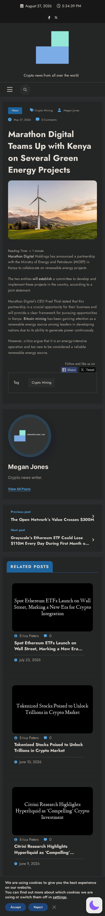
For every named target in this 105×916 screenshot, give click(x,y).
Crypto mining (44, 110)
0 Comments (49, 120)
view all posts (19, 489)
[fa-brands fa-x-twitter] (56, 17)
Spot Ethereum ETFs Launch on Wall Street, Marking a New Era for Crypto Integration (46, 646)
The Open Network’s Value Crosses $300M (52, 520)
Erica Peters (29, 635)
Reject (38, 907)
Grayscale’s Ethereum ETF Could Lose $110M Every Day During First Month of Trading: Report (49, 541)
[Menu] (10, 89)
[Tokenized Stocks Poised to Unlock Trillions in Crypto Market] (52, 709)
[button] (94, 905)
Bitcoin (29, 318)
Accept (15, 907)
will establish (42, 278)
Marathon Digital (21, 256)
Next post (18, 530)
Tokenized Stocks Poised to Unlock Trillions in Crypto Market (48, 748)
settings (59, 897)
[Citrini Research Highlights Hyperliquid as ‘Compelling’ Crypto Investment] (52, 810)
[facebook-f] (49, 17)
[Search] (25, 90)
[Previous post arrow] (93, 516)
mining (40, 318)
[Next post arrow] (93, 540)
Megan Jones (71, 110)
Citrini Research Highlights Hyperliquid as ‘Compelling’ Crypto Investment (42, 849)
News (15, 110)
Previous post (21, 512)
